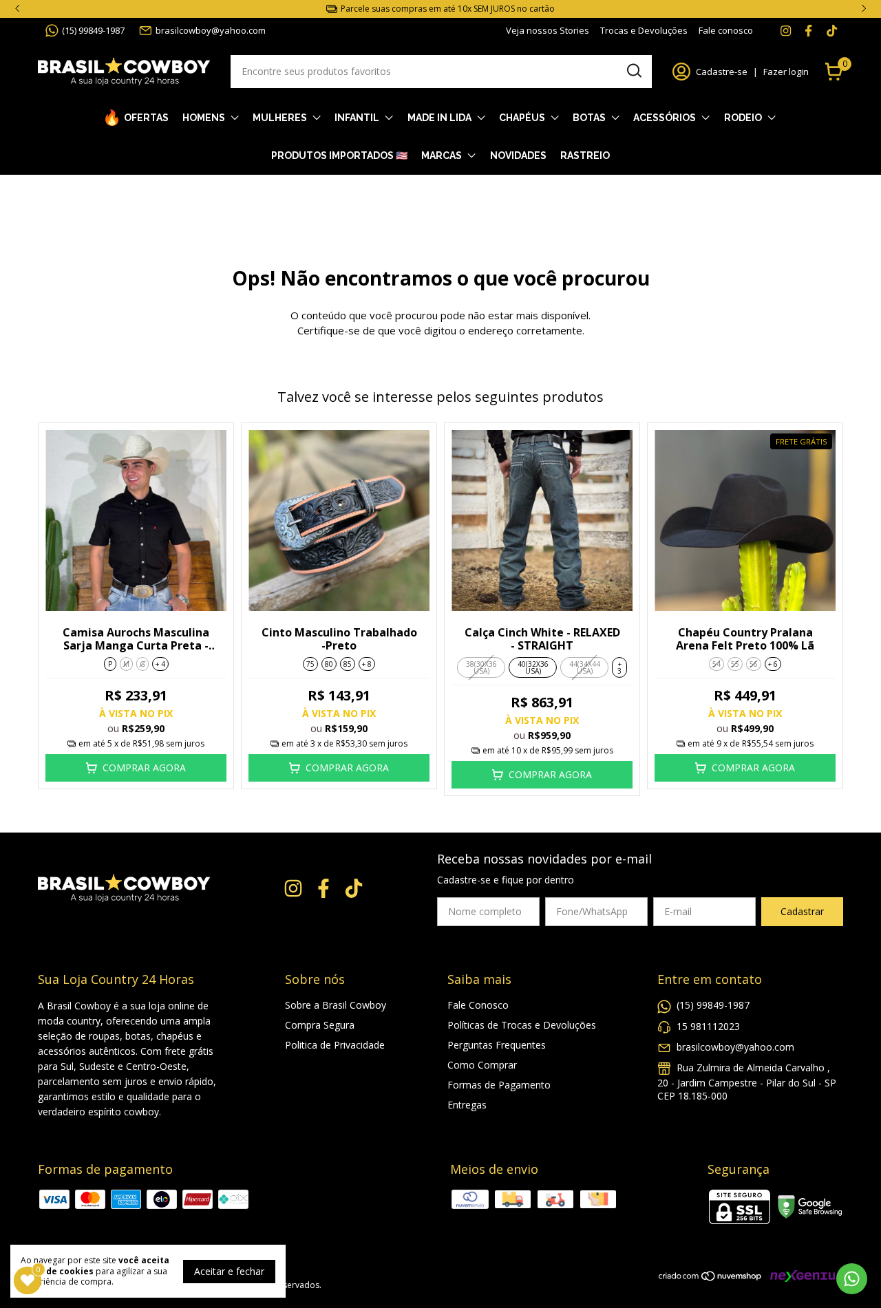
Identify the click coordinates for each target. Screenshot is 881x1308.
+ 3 (619, 667)
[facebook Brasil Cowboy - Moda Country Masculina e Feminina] (808, 30)
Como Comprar (482, 1064)
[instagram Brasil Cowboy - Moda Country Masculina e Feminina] (785, 30)
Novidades (518, 155)
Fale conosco (726, 30)
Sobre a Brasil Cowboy (335, 1004)
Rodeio (743, 117)
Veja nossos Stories (547, 30)
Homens (203, 117)
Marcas (441, 155)
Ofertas (146, 117)
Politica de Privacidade (335, 1044)
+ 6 (773, 664)
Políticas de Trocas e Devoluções (521, 1024)
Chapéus (522, 117)
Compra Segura (319, 1024)
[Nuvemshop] (710, 1278)
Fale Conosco (478, 1004)
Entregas (467, 1104)
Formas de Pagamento (499, 1084)
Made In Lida (439, 117)
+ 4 (160, 664)
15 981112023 (708, 1026)
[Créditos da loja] (803, 1276)
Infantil (357, 117)
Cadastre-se (721, 71)
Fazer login (786, 71)
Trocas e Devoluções (644, 30)
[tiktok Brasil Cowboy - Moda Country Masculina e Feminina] (831, 30)
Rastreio (585, 155)
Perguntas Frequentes (496, 1044)
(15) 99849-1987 (93, 30)
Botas (589, 117)
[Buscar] (633, 71)
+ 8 (367, 664)
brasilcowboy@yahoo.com (211, 30)
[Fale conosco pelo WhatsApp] (851, 1278)
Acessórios (664, 117)
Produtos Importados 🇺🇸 (339, 155)
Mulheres (280, 117)
